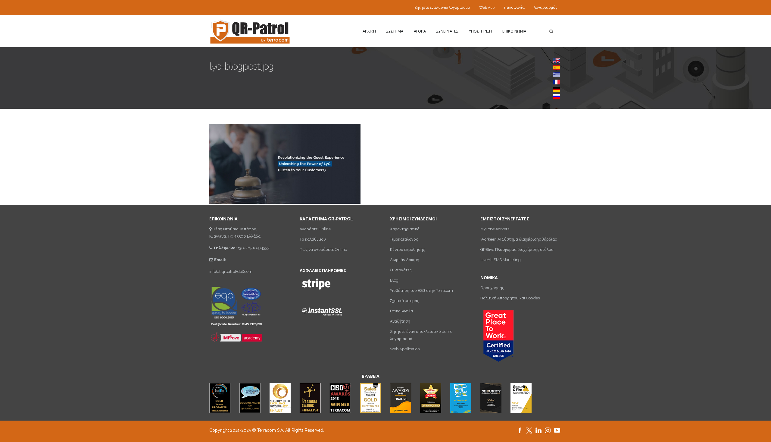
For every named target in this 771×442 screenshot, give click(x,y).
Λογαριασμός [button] (545, 7)
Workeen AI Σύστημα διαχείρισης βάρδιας (518, 239)
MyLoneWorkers (494, 229)
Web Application (405, 349)
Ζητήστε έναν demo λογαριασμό (442, 7)
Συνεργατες (447, 31)
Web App (487, 7)
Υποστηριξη (480, 31)
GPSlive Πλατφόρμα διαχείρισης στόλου (517, 249)
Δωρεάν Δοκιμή (404, 259)
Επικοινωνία (514, 7)
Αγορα (420, 31)
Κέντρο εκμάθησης (407, 249)
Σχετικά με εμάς (404, 300)
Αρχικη (369, 31)
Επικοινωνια (514, 31)
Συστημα (394, 31)
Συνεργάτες (400, 270)
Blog (394, 280)
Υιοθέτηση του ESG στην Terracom (421, 290)
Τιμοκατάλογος (404, 239)
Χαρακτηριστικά (405, 229)
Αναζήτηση (400, 321)
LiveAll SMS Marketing (500, 259)
